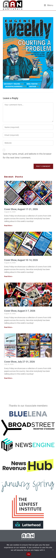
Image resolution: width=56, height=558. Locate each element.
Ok (28, 554)
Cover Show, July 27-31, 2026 (19, 361)
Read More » (8, 225)
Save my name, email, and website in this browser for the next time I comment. (27, 155)
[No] (52, 549)
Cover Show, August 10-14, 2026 (21, 260)
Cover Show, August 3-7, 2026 (19, 310)
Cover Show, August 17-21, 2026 (21, 209)
